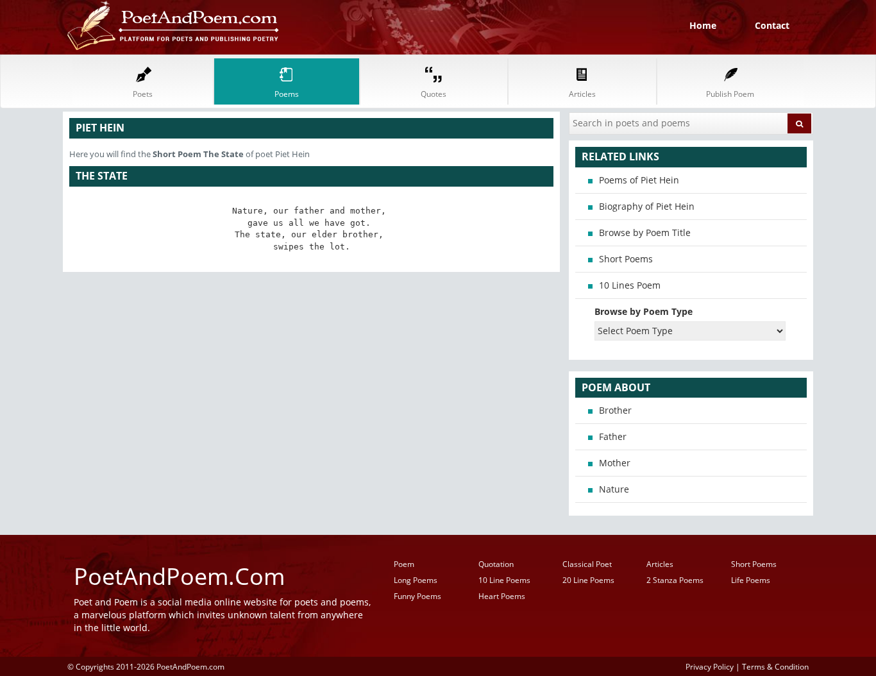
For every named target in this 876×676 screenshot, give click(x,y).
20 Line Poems (588, 580)
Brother (615, 410)
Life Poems (750, 580)
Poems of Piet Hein (639, 180)
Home (702, 25)
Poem (404, 564)
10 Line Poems (504, 580)
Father (613, 436)
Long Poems (415, 580)
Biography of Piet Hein (647, 206)
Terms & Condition (775, 666)
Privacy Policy (710, 666)
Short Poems (626, 259)
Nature (614, 489)
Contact (772, 25)
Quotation (496, 564)
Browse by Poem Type (643, 311)
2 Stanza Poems (674, 580)
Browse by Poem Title (645, 232)
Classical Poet (587, 564)
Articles (659, 564)
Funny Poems (417, 596)
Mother (614, 463)
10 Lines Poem (630, 285)
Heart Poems (501, 596)
